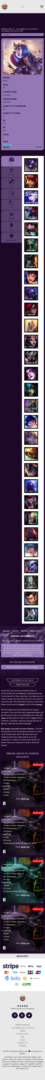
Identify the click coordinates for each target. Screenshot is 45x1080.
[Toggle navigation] (22, 6)
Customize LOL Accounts (27, 29)
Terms (22, 1031)
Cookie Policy (22, 1034)
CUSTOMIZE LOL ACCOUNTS (22, 680)
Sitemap (22, 1046)
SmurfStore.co (7, 29)
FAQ (22, 1037)
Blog (22, 1040)
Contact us (22, 1043)
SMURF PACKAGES (22, 685)
